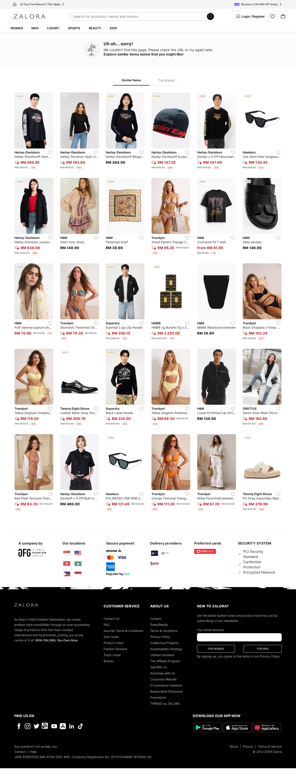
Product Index (114, 643)
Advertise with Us (162, 673)
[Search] (210, 16)
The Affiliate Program (165, 661)
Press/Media (159, 624)
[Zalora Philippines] (66, 574)
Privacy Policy (160, 637)
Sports (74, 28)
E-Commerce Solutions (166, 685)
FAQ (106, 624)
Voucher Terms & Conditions (123, 631)
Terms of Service (270, 746)
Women (16, 28)
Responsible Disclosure (166, 691)
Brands (109, 661)
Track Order (112, 655)
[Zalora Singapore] (66, 553)
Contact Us (111, 618)
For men (262, 648)
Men (34, 28)
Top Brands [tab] (166, 80)
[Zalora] (29, 16)
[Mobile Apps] (63, 726)
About (234, 746)
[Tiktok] (108, 726)
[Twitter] (36, 726)
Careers (155, 618)
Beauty (95, 28)
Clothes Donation (162, 655)
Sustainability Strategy (166, 649)
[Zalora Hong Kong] (66, 563)
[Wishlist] (272, 16)
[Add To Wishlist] (50, 152)
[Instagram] (27, 726)
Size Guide (111, 637)
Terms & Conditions (163, 631)
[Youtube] (54, 726)
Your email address (210, 630)
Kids (113, 28)
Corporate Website (163, 679)
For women (216, 648)
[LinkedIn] (71, 726)
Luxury (53, 28)
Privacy (248, 746)
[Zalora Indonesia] (78, 574)
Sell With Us (158, 667)
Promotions (158, 697)
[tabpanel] (148, 303)
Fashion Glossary (115, 649)
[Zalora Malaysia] (78, 553)
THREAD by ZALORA (164, 703)
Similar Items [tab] (131, 80)
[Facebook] (18, 726)
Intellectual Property (164, 643)
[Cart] (283, 16)
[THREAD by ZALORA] (45, 726)
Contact (20, 751)
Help (33, 751)
